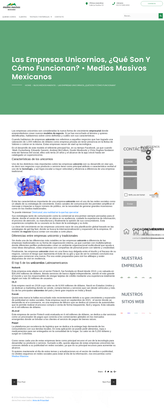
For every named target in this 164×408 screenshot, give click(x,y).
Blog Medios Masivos (44, 85)
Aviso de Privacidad (41, 400)
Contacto (152, 3)
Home (28, 85)
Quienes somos (9, 16)
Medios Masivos (20, 356)
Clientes (23, 16)
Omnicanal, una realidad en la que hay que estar (55, 212)
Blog (144, 147)
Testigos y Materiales (40, 16)
